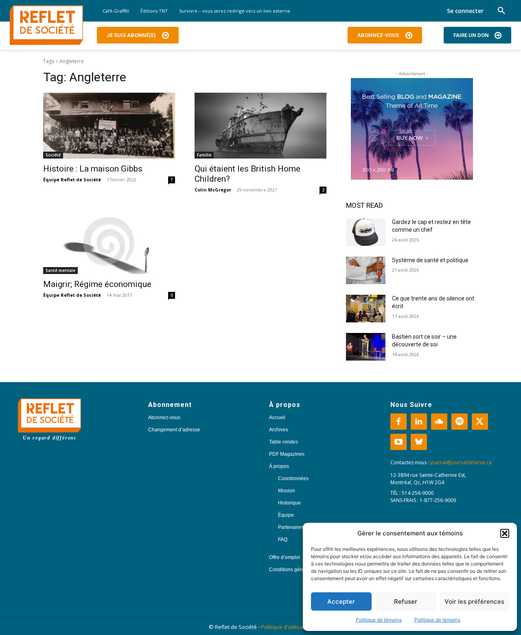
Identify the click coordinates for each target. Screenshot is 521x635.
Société (53, 155)
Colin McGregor (213, 190)
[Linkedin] (419, 421)
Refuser (405, 601)
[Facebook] (398, 421)
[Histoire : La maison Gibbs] (109, 126)
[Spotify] (459, 421)
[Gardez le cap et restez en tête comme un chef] (365, 232)
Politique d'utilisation (286, 627)
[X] (480, 421)
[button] (505, 533)
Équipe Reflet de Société (72, 179)
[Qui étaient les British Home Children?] (260, 126)
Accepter (341, 601)
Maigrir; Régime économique (97, 284)
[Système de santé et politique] (365, 270)
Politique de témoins (379, 620)
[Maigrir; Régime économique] (109, 241)
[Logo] (46, 25)
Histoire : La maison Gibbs (92, 169)
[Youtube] (398, 442)
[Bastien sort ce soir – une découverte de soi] (365, 347)
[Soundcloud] (439, 421)
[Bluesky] (419, 442)
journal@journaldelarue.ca (461, 462)
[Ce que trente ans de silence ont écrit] (365, 308)
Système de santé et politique (430, 260)
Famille (204, 155)
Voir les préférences (474, 601)
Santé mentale (60, 270)
